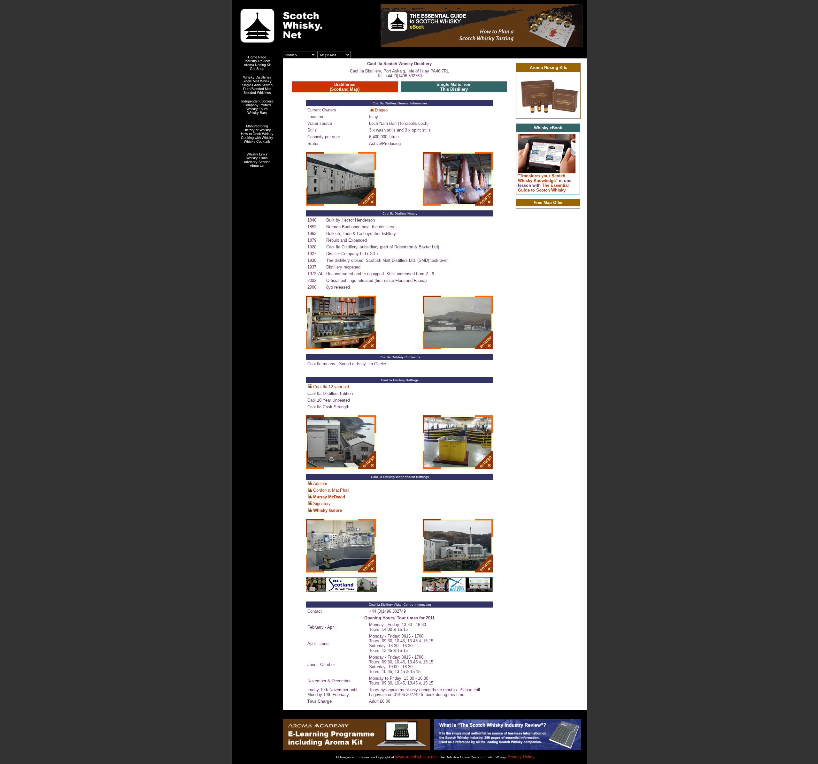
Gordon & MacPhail (331, 490)
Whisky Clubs (257, 158)
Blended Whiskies (257, 93)
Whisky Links (257, 154)
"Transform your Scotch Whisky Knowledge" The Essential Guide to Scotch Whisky (544, 183)
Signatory (322, 503)
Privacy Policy (521, 756)
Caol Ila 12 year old (331, 386)
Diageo (381, 110)
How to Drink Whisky (257, 134)
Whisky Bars (257, 113)
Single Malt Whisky (257, 81)
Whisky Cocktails (257, 141)
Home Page (257, 57)
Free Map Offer (548, 202)
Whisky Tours (257, 109)
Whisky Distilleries (257, 77)
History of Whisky (257, 130)
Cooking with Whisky (257, 138)
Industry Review (257, 61)
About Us (257, 166)
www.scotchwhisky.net (416, 756)
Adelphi (320, 483)
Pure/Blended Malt (257, 89)
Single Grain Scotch (257, 85)
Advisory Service (257, 162)
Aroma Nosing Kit (257, 65)
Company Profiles (257, 105)
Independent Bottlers (257, 101)
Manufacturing (257, 126)
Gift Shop (257, 69)
